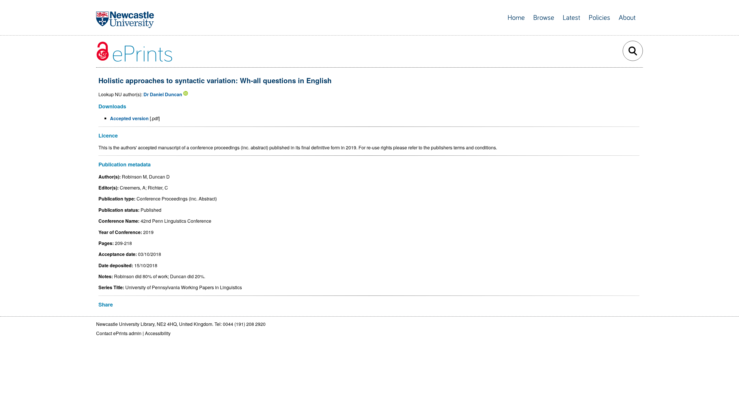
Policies (599, 17)
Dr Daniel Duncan (162, 94)
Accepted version (129, 118)
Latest (571, 17)
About (627, 17)
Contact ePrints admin (118, 333)
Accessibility (158, 333)
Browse (543, 17)
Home (516, 17)
